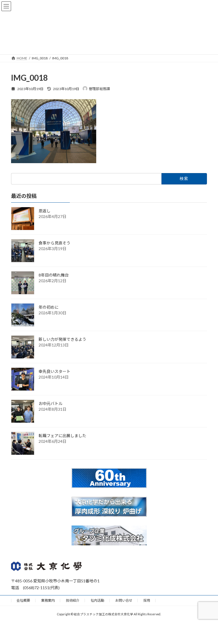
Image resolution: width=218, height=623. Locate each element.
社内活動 (97, 600)
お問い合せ (123, 600)
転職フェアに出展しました (62, 435)
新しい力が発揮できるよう (62, 339)
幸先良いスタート (54, 371)
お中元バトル (50, 403)
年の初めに (48, 307)
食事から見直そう (54, 242)
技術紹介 (72, 600)
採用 (146, 600)
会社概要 (23, 600)
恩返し (45, 210)
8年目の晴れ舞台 (54, 275)
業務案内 (48, 600)
